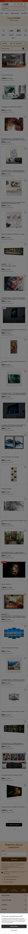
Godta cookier (14, 926)
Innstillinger (14, 930)
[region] (14, 923)
